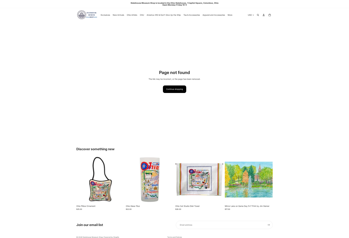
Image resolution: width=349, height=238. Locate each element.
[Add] (120, 199)
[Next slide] (120, 180)
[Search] (258, 15)
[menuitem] (230, 15)
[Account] (264, 15)
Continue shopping (174, 89)
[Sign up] (268, 225)
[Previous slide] (80, 180)
